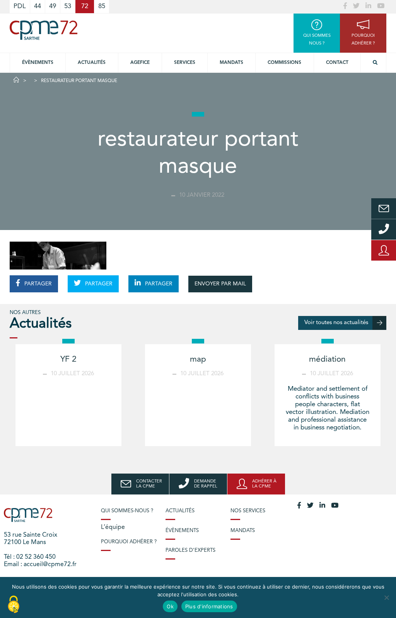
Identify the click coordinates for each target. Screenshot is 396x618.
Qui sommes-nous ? (127, 510)
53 (67, 6)
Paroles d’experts (190, 550)
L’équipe (113, 527)
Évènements (37, 62)
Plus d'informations (209, 606)
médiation (327, 359)
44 (37, 6)
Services (184, 62)
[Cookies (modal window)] (13, 605)
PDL (20, 6)
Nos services (247, 510)
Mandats (231, 62)
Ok (170, 606)
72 (84, 6)
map (198, 359)
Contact (337, 62)
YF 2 (68, 359)
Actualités (92, 62)
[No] (386, 597)
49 (52, 6)
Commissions (284, 62)
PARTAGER (37, 284)
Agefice (140, 62)
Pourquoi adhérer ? (129, 541)
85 (101, 6)
